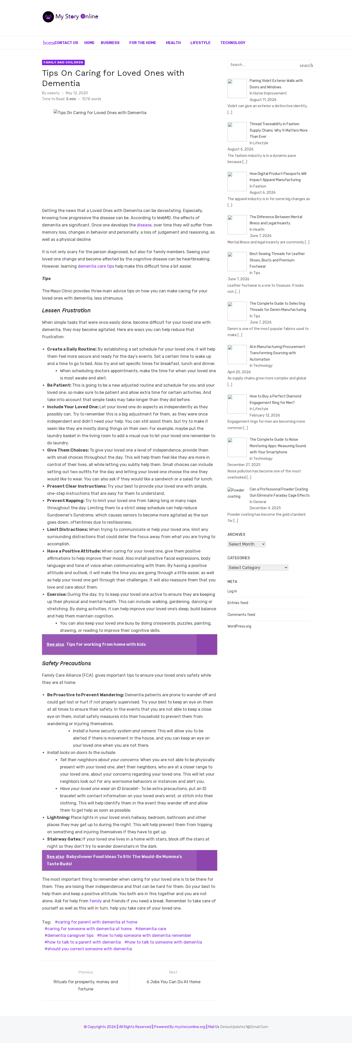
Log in (232, 591)
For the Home (142, 43)
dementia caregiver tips (70, 935)
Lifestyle (200, 43)
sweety (53, 93)
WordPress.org (239, 626)
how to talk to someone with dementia (164, 942)
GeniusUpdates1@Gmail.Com (244, 1027)
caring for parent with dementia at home (97, 922)
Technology (232, 43)
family (96, 900)
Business (110, 43)
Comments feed (241, 615)
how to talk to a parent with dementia (84, 942)
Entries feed (238, 603)
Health (173, 43)
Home (89, 43)
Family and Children (63, 62)
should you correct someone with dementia (89, 948)
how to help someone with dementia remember (145, 935)
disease (144, 225)
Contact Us (66, 43)
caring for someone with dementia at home (89, 928)
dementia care (152, 928)
